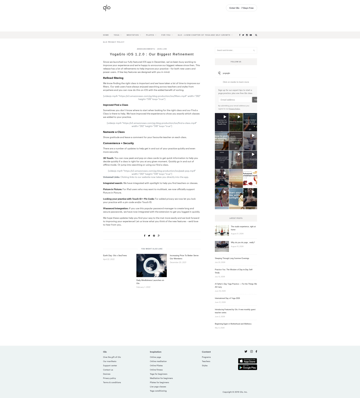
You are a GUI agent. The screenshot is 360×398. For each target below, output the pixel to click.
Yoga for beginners (158, 374)
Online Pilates (156, 365)
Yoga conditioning (158, 391)
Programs (206, 357)
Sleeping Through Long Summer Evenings (232, 258)
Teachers (206, 361)
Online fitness (156, 369)
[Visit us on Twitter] (246, 351)
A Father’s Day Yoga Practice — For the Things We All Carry (236, 285)
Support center (110, 365)
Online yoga (155, 357)
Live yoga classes (158, 386)
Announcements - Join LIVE (152, 49)
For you (166, 35)
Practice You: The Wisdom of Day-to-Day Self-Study (234, 271)
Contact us (108, 369)
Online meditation (158, 361)
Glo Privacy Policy (113, 42)
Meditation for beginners (161, 378)
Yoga (116, 35)
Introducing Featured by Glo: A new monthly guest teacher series (235, 311)
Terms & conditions (112, 382)
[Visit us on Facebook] (256, 351)
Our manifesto (109, 361)
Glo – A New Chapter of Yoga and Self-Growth (204, 35)
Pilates (150, 35)
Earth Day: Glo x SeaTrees (115, 255)
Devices (106, 374)
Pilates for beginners (159, 382)
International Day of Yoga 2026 (227, 298)
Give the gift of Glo (112, 357)
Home (106, 35)
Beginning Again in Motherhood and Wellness (233, 324)
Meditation (133, 35)
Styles (205, 365)
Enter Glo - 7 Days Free (242, 7)
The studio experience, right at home (243, 228)
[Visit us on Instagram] (251, 352)
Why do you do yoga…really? (243, 242)
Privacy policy (109, 378)
